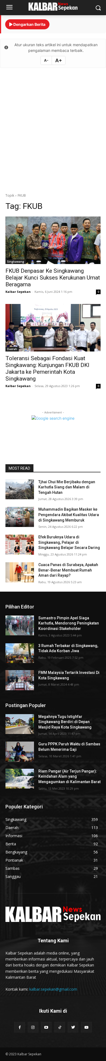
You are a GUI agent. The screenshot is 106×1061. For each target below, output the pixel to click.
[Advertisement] (53, 130)
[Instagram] (33, 1027)
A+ (58, 60)
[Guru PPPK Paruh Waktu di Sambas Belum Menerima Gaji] (19, 752)
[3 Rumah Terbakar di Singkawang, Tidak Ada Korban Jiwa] (19, 653)
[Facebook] (19, 1027)
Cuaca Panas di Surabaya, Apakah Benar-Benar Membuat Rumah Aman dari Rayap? (68, 570)
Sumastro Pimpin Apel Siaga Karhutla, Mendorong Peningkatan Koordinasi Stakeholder (68, 623)
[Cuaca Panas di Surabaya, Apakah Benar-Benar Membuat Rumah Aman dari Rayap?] (19, 572)
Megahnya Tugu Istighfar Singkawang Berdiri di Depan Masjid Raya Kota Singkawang (65, 721)
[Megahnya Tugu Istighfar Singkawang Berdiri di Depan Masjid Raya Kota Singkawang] (19, 724)
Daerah (12, 349)
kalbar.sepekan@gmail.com (53, 989)
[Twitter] (73, 1027)
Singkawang (15, 261)
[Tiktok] (59, 1027)
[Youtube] (46, 1027)
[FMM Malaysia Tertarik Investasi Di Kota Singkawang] (19, 680)
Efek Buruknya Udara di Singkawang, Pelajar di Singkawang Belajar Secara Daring (69, 542)
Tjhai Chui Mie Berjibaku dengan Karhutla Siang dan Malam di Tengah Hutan (66, 487)
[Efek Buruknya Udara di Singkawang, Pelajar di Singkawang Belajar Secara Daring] (19, 545)
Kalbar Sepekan (18, 292)
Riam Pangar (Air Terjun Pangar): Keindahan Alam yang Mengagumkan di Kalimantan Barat (69, 776)
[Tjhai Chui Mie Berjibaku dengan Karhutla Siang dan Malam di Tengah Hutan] (19, 489)
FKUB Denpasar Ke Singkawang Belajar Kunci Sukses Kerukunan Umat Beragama (52, 278)
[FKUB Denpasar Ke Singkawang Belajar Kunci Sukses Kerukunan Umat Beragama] (53, 240)
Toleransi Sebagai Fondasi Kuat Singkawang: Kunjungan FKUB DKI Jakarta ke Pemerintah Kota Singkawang (47, 368)
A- (46, 60)
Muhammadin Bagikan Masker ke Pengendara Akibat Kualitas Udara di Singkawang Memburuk (68, 514)
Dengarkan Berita (29, 24)
